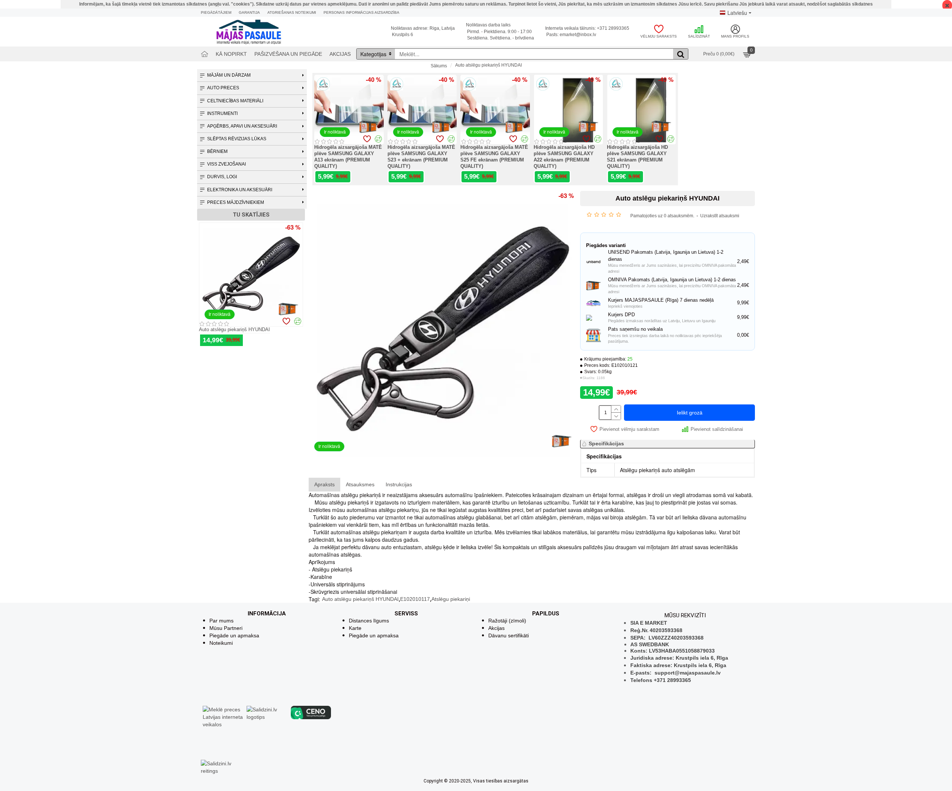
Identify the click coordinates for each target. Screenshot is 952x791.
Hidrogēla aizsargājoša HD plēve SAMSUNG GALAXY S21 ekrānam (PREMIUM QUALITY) (637, 156)
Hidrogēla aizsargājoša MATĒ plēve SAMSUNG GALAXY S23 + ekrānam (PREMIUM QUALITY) (421, 156)
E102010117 (415, 599)
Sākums (439, 65)
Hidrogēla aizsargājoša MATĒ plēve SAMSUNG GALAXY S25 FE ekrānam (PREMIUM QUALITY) (494, 156)
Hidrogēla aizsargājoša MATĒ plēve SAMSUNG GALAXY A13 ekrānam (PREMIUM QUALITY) (348, 156)
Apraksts (324, 484)
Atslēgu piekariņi (450, 599)
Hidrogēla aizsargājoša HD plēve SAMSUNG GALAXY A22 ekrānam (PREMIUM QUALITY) (564, 156)
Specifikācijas (606, 443)
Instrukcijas (399, 484)
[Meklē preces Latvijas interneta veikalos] (223, 717)
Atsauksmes (360, 484)
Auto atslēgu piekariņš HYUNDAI (234, 329)
